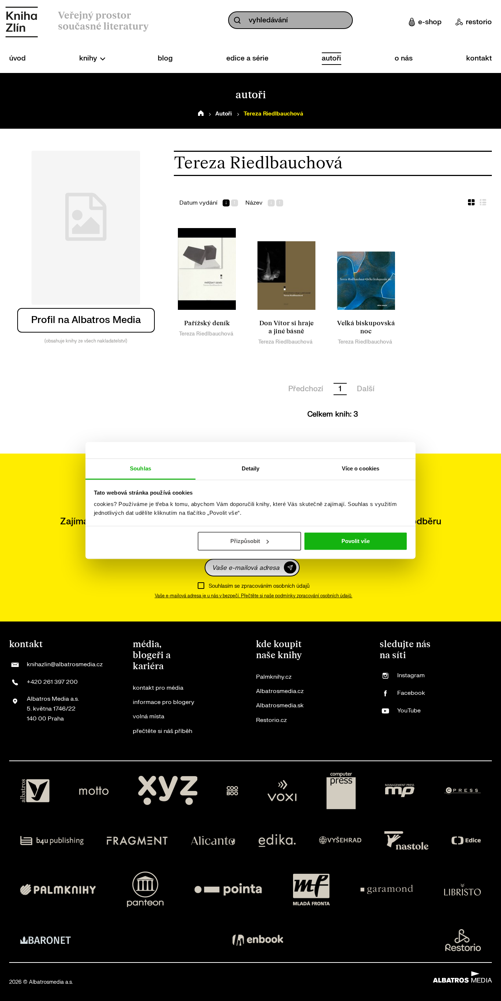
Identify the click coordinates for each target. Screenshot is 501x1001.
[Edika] (277, 840)
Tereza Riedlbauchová (206, 334)
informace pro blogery (163, 702)
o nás (404, 58)
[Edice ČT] (466, 840)
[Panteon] (145, 889)
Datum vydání (198, 203)
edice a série (247, 58)
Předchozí (305, 388)
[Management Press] (399, 791)
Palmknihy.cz (274, 677)
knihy (89, 58)
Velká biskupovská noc (366, 327)
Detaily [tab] (251, 468)
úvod (17, 58)
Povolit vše (355, 541)
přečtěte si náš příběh (162, 731)
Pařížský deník (207, 323)
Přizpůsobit (245, 541)
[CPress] (462, 791)
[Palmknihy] (58, 889)
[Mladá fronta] (311, 889)
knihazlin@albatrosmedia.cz (65, 664)
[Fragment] (137, 840)
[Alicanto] (213, 840)
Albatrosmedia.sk (280, 705)
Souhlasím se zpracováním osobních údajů (259, 586)
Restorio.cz (271, 720)
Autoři (223, 113)
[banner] (21, 22)
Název (254, 203)
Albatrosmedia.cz (280, 691)
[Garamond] (387, 889)
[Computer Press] (341, 791)
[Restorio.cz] (463, 940)
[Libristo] (462, 889)
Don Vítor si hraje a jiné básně (286, 327)
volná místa (148, 716)
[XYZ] (167, 791)
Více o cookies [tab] (360, 468)
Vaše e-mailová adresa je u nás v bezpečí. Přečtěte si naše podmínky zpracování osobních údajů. (253, 596)
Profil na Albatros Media (86, 320)
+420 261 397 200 (52, 682)
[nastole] (406, 840)
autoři (331, 58)
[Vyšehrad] (340, 840)
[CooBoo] (232, 791)
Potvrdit (290, 567)
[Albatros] (35, 791)
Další (365, 388)
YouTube (409, 710)
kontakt (479, 58)
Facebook (411, 693)
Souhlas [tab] (140, 468)
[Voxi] (282, 791)
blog (165, 58)
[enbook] (258, 940)
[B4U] (52, 840)
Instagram (411, 675)
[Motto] (94, 791)
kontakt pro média (158, 688)
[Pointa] (228, 889)
